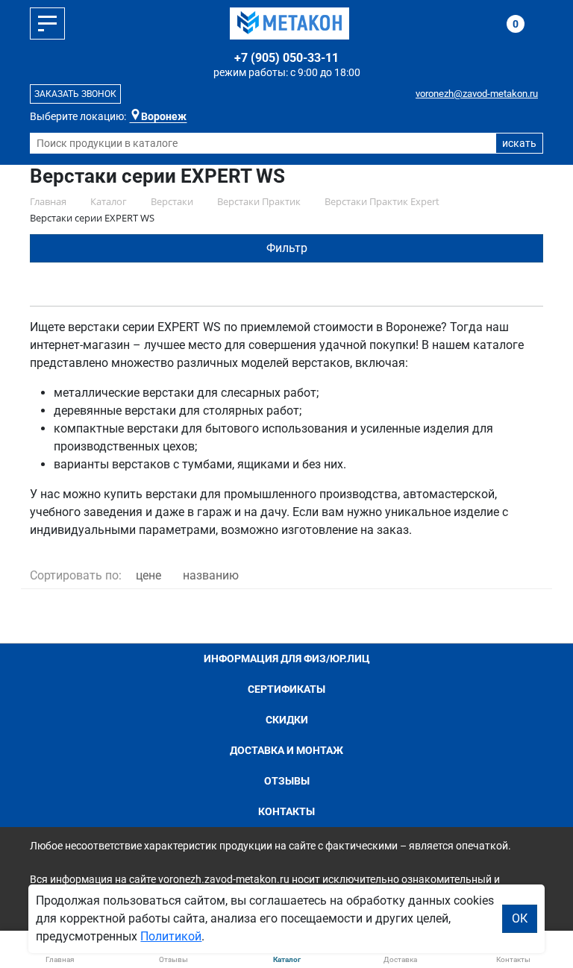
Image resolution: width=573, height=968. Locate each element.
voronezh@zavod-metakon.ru (477, 93)
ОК (519, 918)
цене (148, 575)
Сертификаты (286, 689)
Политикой (170, 936)
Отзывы (287, 781)
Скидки (287, 720)
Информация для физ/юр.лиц (287, 658)
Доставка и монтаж (286, 750)
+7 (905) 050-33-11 (286, 58)
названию (211, 575)
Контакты (286, 811)
